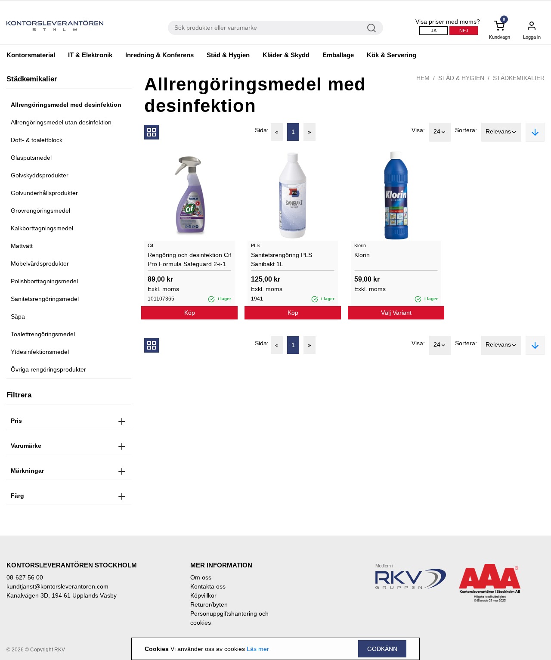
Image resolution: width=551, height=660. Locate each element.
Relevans (498, 131)
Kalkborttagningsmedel (42, 228)
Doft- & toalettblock (36, 139)
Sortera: (466, 130)
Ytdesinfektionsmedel (40, 351)
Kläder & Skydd (286, 55)
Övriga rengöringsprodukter (48, 369)
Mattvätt (22, 245)
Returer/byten (209, 604)
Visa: (418, 130)
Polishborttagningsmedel (44, 281)
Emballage (338, 55)
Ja (433, 30)
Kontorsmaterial (30, 55)
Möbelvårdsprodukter (40, 263)
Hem (423, 77)
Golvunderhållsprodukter (44, 192)
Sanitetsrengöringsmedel (45, 298)
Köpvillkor (203, 595)
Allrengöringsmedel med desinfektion (66, 104)
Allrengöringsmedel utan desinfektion (61, 122)
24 (436, 131)
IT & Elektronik (90, 55)
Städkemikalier (519, 77)
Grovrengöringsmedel (40, 210)
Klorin (362, 254)
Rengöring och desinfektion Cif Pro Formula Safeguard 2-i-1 (189, 259)
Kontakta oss (208, 586)
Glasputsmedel (31, 157)
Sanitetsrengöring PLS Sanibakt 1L (281, 259)
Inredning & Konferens (159, 55)
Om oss (200, 577)
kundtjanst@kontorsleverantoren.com (57, 586)
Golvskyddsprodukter (39, 175)
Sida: (262, 130)
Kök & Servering (391, 55)
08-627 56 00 (24, 577)
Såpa (18, 316)
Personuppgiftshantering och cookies (229, 618)
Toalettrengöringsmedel (43, 334)
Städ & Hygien (228, 55)
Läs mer (258, 648)
